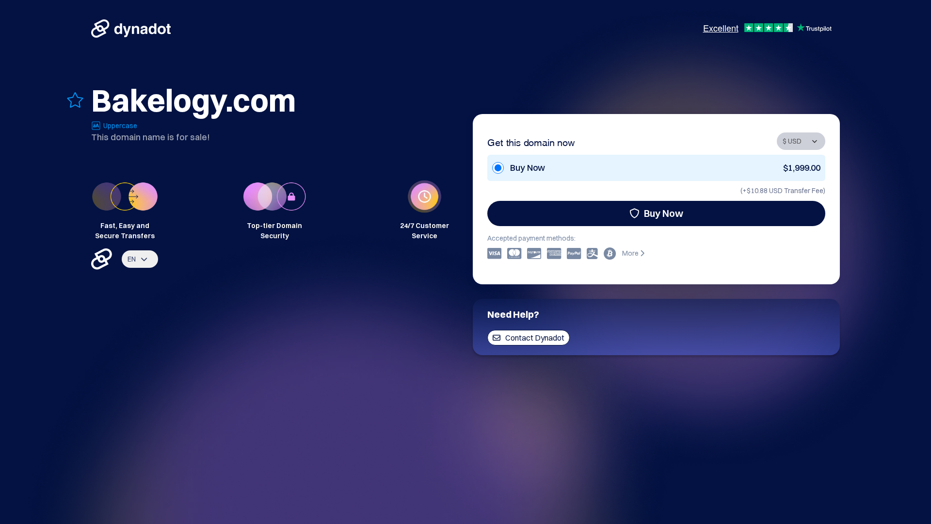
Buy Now (663, 213)
